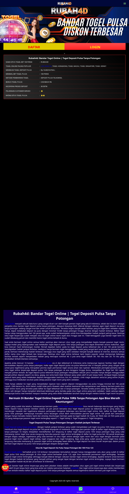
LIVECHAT (112, 492)
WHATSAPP (81, 492)
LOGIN (95, 47)
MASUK (16, 492)
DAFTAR (34, 47)
